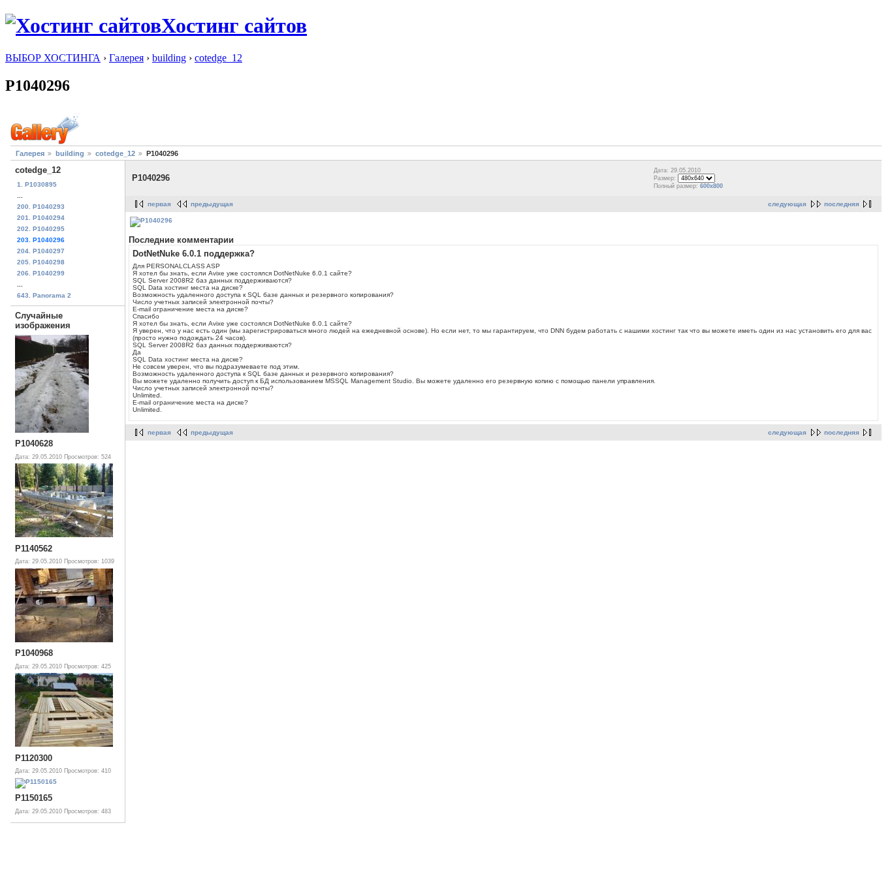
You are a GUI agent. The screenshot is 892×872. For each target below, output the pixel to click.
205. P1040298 (41, 262)
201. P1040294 (41, 217)
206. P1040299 (41, 273)
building (169, 57)
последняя (841, 204)
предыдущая (212, 204)
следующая (787, 204)
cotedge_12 (218, 57)
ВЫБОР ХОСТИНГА (53, 57)
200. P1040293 (41, 206)
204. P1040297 (41, 251)
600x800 (711, 186)
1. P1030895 (37, 184)
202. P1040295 (41, 228)
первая (159, 204)
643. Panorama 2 (44, 295)
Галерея (126, 57)
